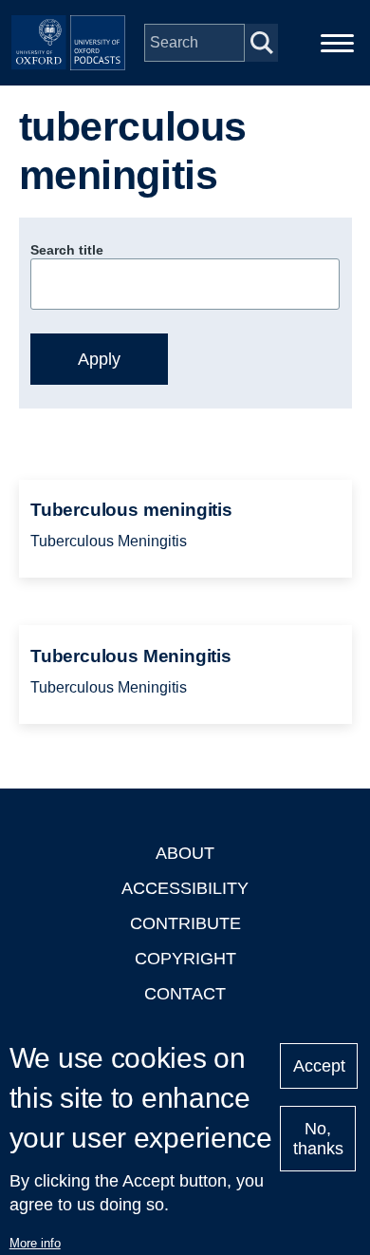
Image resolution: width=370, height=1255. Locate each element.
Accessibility (185, 888)
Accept (319, 1065)
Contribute (185, 923)
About (185, 853)
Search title (66, 249)
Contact (185, 993)
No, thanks (318, 1138)
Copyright (185, 958)
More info (35, 1243)
